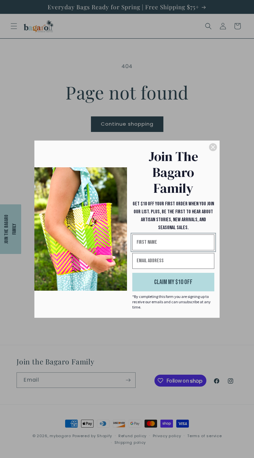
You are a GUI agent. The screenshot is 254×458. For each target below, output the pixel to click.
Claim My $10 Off (173, 282)
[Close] (213, 147)
